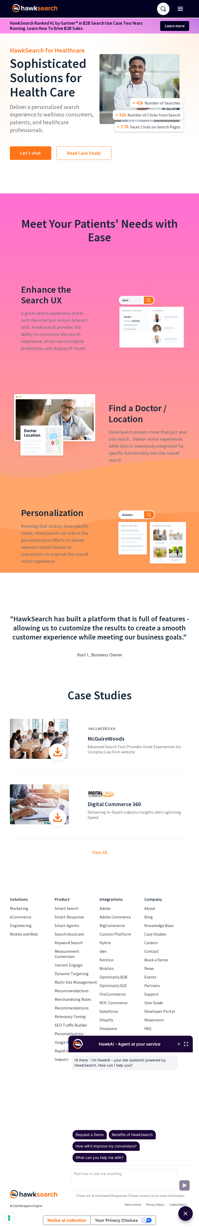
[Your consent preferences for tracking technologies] (9, 1218)
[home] (36, 9)
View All (99, 852)
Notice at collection (66, 1220)
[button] (180, 9)
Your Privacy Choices (116, 1220)
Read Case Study (84, 153)
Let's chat (30, 153)
